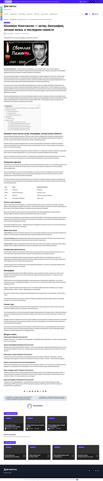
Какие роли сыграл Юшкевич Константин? (20, 125)
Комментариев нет (25, 33)
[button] (38, 106)
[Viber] (1, 17)
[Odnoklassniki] (1, 14)
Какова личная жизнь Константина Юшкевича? (21, 126)
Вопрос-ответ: (9, 120)
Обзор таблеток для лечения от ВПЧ (35, 426)
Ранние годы (11, 118)
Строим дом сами (13, 14)
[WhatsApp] (1, 12)
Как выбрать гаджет (53, 14)
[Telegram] (1, 7)
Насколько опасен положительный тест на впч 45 (85, 456)
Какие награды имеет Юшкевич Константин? (20, 128)
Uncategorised (7, 22)
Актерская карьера (11, 109)
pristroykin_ (39, 406)
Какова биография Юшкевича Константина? (20, 123)
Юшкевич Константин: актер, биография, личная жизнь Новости (22, 108)
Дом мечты (10, 6)
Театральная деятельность (15, 115)
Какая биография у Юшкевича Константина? (20, 129)
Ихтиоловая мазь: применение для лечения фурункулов (12, 426)
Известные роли (12, 113)
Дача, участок (30, 14)
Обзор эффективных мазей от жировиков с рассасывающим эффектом (56, 426)
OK (77, 479)
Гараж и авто (36, 14)
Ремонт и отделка (21, 14)
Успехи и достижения (13, 111)
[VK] (1, 10)
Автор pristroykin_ (10, 33)
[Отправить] (1, 19)
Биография (9, 116)
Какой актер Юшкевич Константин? (18, 122)
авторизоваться (27, 436)
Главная (6, 14)
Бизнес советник (44, 14)
